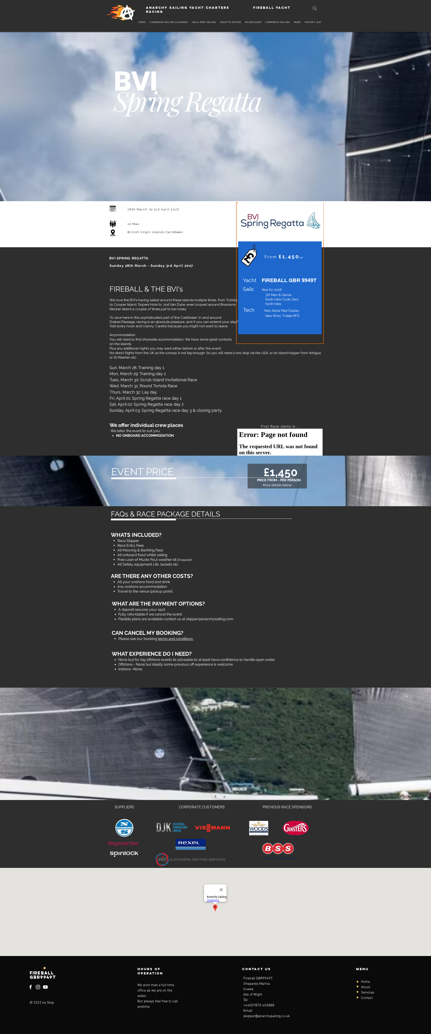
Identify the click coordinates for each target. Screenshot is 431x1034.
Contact (367, 998)
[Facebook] (30, 987)
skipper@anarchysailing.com (209, 619)
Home (365, 982)
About (365, 987)
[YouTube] (45, 987)
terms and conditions (176, 639)
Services (367, 992)
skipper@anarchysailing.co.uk (266, 1016)
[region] (280, 273)
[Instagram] (38, 987)
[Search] (314, 8)
